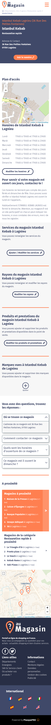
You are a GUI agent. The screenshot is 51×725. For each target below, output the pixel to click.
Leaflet (33, 122)
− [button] (6, 90)
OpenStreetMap (43, 122)
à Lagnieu (22, 499)
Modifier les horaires (16, 171)
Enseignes (7, 665)
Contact (31, 661)
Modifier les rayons (24, 294)
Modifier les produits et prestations (24, 343)
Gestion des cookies (37, 674)
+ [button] (6, 86)
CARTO (47, 617)
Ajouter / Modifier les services (24, 252)
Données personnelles (34, 670)
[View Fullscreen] (4, 573)
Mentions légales (36, 665)
